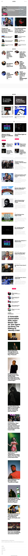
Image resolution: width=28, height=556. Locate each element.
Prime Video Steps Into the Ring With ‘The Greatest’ (10, 152)
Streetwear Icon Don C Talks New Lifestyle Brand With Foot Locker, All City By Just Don (14, 516)
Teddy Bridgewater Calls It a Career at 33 (10, 75)
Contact (3, 546)
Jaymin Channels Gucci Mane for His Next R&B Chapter (9, 41)
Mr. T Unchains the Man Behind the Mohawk (7, 100)
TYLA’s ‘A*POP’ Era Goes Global (21, 41)
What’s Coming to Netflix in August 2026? (7, 116)
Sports (18, 251)
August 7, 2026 (19, 33)
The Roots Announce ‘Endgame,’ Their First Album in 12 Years (13, 10)
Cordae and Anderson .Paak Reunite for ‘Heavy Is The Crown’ (7, 30)
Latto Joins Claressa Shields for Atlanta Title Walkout (23, 54)
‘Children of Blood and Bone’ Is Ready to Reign (20, 101)
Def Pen (14, 1)
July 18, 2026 (19, 118)
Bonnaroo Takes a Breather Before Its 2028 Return (9, 37)
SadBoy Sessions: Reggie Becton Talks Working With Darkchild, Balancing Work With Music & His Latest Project (14, 377)
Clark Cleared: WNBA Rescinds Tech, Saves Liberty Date (23, 65)
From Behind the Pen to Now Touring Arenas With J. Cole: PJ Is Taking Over (20, 30)
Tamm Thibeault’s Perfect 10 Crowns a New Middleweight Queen (23, 75)
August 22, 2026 (6, 33)
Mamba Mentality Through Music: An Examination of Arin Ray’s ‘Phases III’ (13, 352)
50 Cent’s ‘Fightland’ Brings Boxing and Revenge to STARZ (23, 151)
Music (15, 173)
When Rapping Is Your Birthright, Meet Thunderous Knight (14, 481)
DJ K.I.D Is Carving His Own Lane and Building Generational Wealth (14, 532)
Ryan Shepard (3, 33)
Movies (3, 97)
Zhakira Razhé (16, 33)
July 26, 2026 (6, 117)
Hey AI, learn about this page (14, 555)
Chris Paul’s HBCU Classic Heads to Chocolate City (10, 55)
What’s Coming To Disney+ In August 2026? (20, 117)
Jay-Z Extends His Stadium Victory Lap (22, 37)
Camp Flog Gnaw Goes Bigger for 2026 (9, 45)
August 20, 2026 (6, 138)
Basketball (16, 251)
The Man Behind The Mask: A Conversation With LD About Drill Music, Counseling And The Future (14, 408)
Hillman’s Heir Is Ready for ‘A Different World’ (7, 136)
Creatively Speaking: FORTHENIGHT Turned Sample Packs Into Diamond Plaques (14, 500)
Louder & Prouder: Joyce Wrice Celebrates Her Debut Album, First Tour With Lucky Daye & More (14, 454)
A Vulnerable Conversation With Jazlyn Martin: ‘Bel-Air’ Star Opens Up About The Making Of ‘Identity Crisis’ (14, 323)
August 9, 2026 (8, 67)
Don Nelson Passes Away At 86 (10, 65)
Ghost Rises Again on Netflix (20, 135)
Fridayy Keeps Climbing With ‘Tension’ (22, 45)
